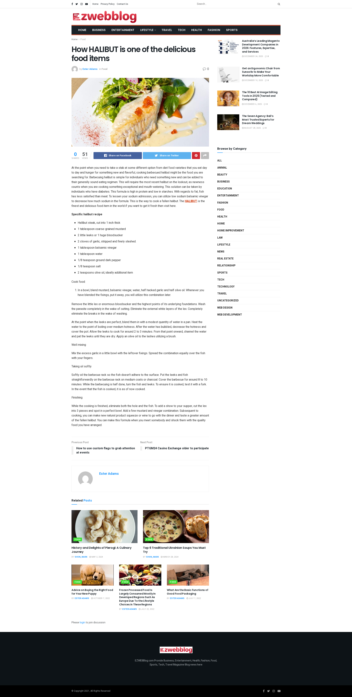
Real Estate (225, 259)
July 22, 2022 (147, 609)
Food (83, 39)
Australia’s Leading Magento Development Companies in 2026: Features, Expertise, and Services (261, 46)
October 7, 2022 (101, 598)
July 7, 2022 (194, 598)
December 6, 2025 (253, 104)
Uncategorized (228, 301)
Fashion (214, 30)
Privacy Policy (108, 4)
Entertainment (122, 30)
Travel (167, 30)
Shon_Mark (81, 556)
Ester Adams (90, 69)
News (220, 252)
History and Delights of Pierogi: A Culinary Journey (101, 550)
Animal (222, 168)
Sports (232, 30)
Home (95, 4)
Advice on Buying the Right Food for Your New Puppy (92, 591)
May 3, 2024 (97, 556)
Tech (181, 30)
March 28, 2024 (170, 556)
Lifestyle (146, 30)
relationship (226, 266)
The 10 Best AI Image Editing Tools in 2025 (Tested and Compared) (260, 95)
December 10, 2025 (253, 80)
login (82, 622)
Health (196, 30)
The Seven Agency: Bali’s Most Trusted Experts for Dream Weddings (258, 119)
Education (224, 189)
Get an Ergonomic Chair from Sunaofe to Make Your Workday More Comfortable (261, 72)
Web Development (229, 315)
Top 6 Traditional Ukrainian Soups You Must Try (174, 550)
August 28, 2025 (252, 128)
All (219, 161)
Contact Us (122, 4)
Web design (224, 308)
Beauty (222, 175)
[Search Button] (278, 4)
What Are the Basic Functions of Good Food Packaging (187, 591)
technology (225, 287)
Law (220, 238)
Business (99, 30)
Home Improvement (230, 231)
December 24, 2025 (253, 56)
